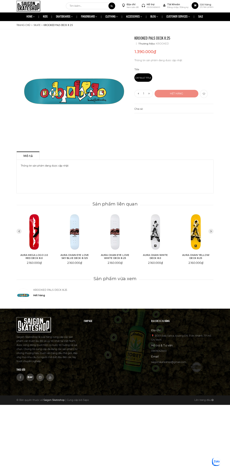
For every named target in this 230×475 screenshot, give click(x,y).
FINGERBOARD (88, 16)
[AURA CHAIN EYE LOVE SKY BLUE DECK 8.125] (34, 232)
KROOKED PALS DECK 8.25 (50, 289)
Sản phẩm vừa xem (115, 278)
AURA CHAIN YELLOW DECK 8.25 (155, 257)
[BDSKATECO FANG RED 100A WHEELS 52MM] (195, 232)
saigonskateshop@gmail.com (168, 362)
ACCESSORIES (133, 16)
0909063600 (153, 7)
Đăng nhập (173, 7)
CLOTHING (110, 16)
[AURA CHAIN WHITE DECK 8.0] (115, 232)
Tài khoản (173, 4)
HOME (29, 16)
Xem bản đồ (133, 7)
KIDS (45, 16)
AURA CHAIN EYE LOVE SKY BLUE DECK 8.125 (34, 257)
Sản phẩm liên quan (115, 204)
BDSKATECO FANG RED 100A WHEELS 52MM (195, 257)
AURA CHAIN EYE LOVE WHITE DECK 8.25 (74, 257)
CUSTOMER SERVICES (177, 16)
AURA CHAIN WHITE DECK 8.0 (115, 257)
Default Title (143, 77)
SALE (200, 16)
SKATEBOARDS (63, 16)
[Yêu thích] (204, 94)
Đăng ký (184, 7)
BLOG (153, 16)
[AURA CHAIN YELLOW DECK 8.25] (155, 232)
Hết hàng (176, 93)
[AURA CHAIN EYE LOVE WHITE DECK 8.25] (74, 232)
